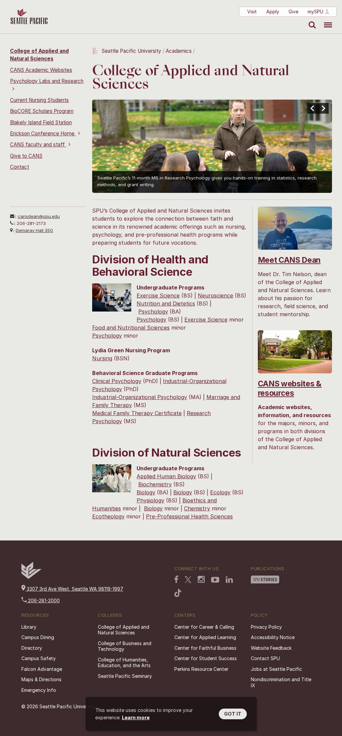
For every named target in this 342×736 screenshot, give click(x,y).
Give (293, 11)
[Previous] (312, 108)
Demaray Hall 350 (34, 230)
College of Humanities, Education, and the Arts (124, 662)
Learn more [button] (136, 717)
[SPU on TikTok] (177, 593)
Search (311, 20)
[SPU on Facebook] (176, 580)
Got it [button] (232, 714)
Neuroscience (215, 295)
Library (28, 627)
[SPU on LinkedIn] (229, 580)
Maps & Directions (41, 679)
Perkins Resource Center (201, 669)
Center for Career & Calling (204, 627)
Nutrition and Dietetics (166, 303)
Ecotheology (108, 516)
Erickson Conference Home (43, 133)
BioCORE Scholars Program (41, 111)
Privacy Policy (266, 627)
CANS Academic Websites (41, 70)
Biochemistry (155, 484)
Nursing (102, 358)
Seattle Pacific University (131, 51)
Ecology (220, 492)
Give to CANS (26, 156)
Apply (272, 11)
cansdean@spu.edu (39, 216)
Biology (146, 492)
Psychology (153, 311)
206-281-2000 (43, 600)
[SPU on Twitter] (188, 580)
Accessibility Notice (273, 637)
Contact (19, 167)
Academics (179, 51)
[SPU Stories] (265, 580)
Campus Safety (38, 658)
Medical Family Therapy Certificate (137, 413)
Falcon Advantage (41, 669)
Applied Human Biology (166, 476)
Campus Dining (37, 637)
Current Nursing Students (39, 100)
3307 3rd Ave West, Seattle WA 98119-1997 (74, 589)
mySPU (315, 11)
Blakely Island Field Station (41, 122)
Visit (252, 11)
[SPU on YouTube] (215, 580)
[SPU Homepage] (31, 577)
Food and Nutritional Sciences (131, 327)
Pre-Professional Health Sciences (189, 516)
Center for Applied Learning (205, 637)
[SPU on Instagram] (201, 580)
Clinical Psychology (116, 381)
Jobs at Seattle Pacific (276, 669)
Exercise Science (158, 295)
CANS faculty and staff (38, 144)
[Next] (323, 108)
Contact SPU (265, 658)
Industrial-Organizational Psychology (139, 397)
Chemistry (197, 508)
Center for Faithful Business (205, 648)
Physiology (150, 500)
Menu (325, 20)
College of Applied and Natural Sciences (123, 630)
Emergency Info (38, 690)
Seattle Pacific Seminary (125, 676)
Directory (31, 648)
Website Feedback (271, 648)
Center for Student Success (205, 658)
